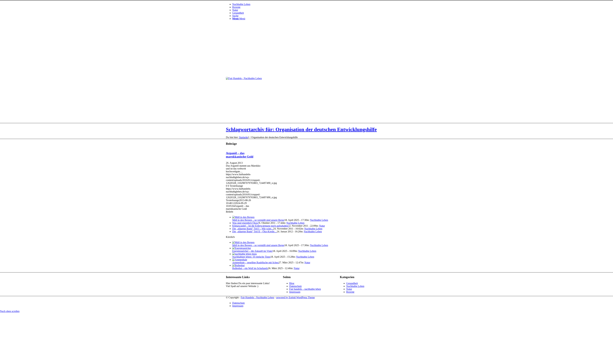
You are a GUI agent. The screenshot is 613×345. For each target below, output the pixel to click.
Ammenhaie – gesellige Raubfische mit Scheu (255, 262)
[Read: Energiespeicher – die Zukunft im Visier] (241, 248)
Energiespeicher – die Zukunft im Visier (252, 251)
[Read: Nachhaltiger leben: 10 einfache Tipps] (244, 254)
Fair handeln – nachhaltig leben (305, 289)
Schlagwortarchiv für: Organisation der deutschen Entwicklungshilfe (301, 129)
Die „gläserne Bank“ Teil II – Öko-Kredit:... (254, 231)
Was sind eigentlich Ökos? (245, 223)
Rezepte (350, 292)
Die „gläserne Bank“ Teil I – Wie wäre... (252, 228)
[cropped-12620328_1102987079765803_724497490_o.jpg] (244, 78)
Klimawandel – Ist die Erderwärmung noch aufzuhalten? (260, 225)
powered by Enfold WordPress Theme (295, 297)
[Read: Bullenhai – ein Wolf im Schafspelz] (238, 265)
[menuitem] (309, 4)
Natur (322, 225)
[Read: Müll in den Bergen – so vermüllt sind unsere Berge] (243, 217)
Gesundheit (352, 283)
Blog (291, 283)
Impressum (294, 292)
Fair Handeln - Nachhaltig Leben (257, 297)
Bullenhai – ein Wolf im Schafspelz (250, 268)
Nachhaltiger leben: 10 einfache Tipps (251, 256)
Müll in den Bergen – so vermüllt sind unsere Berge (258, 220)
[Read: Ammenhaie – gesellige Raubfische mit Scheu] (239, 259)
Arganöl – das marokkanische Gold (239, 154)
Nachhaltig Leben (319, 220)
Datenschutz (295, 286)
